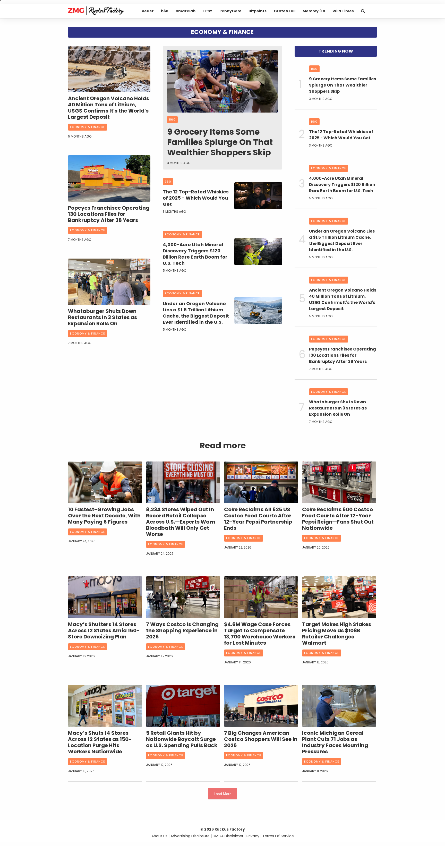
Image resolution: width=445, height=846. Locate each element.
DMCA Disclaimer (228, 836)
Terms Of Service (278, 836)
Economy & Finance (87, 127)
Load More (223, 794)
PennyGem (230, 11)
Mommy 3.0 (314, 11)
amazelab (185, 11)
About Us (159, 836)
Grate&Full (284, 11)
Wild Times (343, 11)
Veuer (148, 11)
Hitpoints (258, 11)
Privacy (252, 836)
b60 (164, 11)
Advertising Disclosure (190, 836)
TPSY (207, 11)
